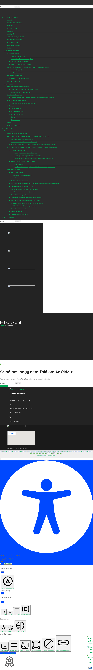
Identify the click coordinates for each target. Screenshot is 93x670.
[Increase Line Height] (2, 593)
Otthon (2, 326)
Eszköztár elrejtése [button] (6, 563)
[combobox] (46, 454)
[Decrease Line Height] (2, 602)
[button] (0, 459)
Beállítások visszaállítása (8, 653)
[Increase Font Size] (2, 564)
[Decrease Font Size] (2, 572)
